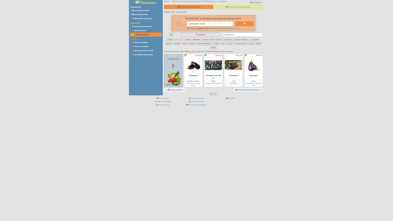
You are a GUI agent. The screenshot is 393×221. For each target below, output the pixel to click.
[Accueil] (146, 2)
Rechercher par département (239, 7)
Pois (222, 44)
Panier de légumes (204, 44)
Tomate (213, 47)
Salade (258, 44)
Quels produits (140, 30)
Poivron (230, 44)
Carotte (205, 40)
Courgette (255, 40)
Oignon (192, 44)
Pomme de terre (241, 44)
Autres (187, 40)
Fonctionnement (141, 14)
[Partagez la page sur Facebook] (215, 93)
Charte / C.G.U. (164, 105)
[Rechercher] (244, 23)
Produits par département (248, 90)
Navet (185, 44)
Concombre (228, 40)
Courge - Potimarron (241, 40)
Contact (231, 98)
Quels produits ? (177, 90)
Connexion (256, 2)
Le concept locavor (141, 10)
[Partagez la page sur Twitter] (211, 93)
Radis (251, 44)
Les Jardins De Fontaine (213, 83)
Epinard (169, 44)
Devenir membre (141, 42)
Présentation (164, 98)
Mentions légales (164, 101)
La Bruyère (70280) (194, 51)
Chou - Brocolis (215, 40)
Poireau (216, 44)
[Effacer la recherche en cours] (178, 23)
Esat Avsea (233, 83)
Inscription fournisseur (143, 55)
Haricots (177, 44)
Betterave (196, 40)
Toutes (170, 40)
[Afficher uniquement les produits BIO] (171, 35)
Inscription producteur (198, 105)
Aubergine (179, 40)
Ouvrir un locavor (141, 46)
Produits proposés (141, 34)
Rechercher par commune (189, 7)
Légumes (218, 51)
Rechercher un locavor (143, 18)
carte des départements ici (229, 28)
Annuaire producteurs (143, 26)
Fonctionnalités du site (143, 50)
